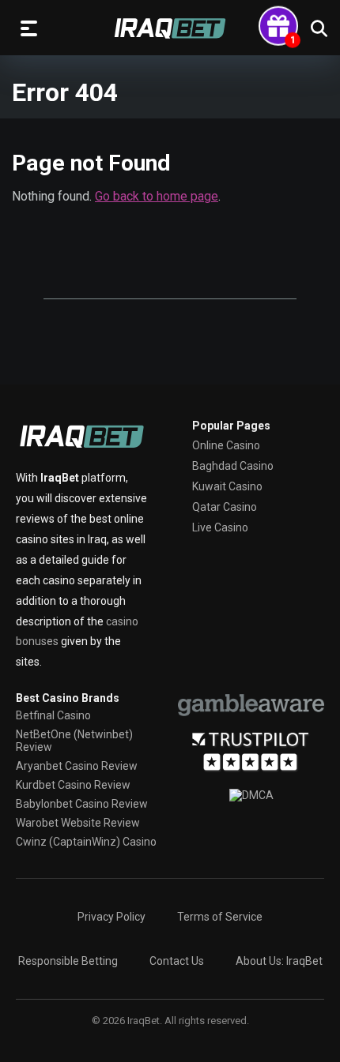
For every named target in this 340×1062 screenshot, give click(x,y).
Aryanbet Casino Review (77, 766)
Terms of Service (220, 916)
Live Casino (220, 527)
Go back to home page (156, 196)
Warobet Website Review (78, 822)
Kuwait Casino (227, 486)
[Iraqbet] (170, 28)
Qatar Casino (224, 507)
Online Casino (226, 445)
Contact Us (176, 961)
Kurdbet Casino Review (73, 785)
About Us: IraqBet (279, 961)
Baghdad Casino (233, 466)
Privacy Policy (111, 916)
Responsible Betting (68, 961)
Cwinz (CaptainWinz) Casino (86, 841)
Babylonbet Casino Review (82, 803)
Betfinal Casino (53, 715)
